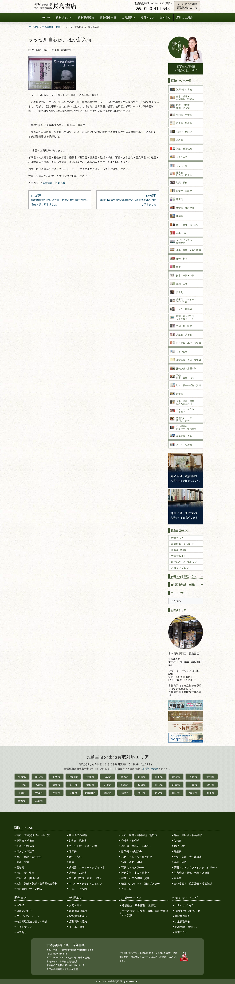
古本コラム (177, 537)
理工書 (73, 851)
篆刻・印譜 (180, 862)
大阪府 (39, 793)
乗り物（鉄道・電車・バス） (85, 878)
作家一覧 (126, 889)
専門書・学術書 (25, 840)
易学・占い (75, 856)
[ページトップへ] (229, 976)
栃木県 (125, 777)
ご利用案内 (129, 17)
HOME (46, 17)
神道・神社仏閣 (25, 846)
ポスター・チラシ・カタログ (85, 883)
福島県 (56, 785)
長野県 (193, 777)
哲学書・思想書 (78, 840)
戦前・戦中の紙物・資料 (135, 878)
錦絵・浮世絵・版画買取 (188, 835)
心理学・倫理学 (130, 840)
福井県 (39, 785)
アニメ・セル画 (78, 889)
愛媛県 (22, 801)
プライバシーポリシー (29, 916)
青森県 (90, 785)
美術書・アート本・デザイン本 (87, 867)
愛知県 (210, 777)
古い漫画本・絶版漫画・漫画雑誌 (193, 883)
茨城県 (107, 777)
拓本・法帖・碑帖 (131, 862)
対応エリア (148, 17)
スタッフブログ (180, 567)
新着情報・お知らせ (55, 26)
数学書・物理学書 (131, 851)
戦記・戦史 (180, 846)
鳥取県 (107, 793)
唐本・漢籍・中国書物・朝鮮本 (139, 835)
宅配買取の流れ (78, 916)
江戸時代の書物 (78, 835)
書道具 (20, 867)
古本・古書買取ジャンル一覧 (33, 835)
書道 (71, 862)
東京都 (22, 777)
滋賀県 (210, 785)
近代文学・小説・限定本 (135, 872)
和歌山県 (90, 793)
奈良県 (73, 793)
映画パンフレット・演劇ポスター (140, 883)
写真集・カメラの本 (132, 867)
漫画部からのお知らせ (184, 561)
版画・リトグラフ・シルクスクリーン (195, 867)
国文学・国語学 (25, 851)
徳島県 (193, 793)
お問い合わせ (150, 768)
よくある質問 (77, 927)
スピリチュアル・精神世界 (136, 856)
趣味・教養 (22, 862)
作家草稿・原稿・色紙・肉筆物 (192, 872)
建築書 (177, 851)
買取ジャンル (64, 17)
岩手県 (107, 785)
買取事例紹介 (86, 17)
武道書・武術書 (78, 872)
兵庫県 (56, 793)
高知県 (39, 801)
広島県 (159, 793)
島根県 (125, 793)
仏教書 (177, 840)
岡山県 (142, 793)
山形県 (159, 785)
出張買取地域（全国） (183, 584)
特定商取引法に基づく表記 (31, 921)
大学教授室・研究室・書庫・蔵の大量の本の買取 (145, 913)
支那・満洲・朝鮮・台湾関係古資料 (36, 883)
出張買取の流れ (78, 911)
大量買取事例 (178, 555)
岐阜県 (176, 785)
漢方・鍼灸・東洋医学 (29, 856)
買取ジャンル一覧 (181, 80)
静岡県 (90, 777)
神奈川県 (73, 777)
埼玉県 (39, 777)
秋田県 (142, 785)
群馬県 (142, 777)
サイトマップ (24, 927)
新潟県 (176, 777)
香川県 (210, 793)
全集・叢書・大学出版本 (188, 856)
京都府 (22, 793)
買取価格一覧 (108, 17)
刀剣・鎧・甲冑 (25, 872)
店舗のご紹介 (184, 17)
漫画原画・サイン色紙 (29, 889)
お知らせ (165, 17)
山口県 (176, 793)
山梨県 (159, 777)
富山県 (73, 785)
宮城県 (125, 785)
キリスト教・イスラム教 (83, 846)
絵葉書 (177, 878)
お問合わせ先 (178, 610)
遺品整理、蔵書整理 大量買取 (139, 905)
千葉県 (56, 777)
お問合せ (21, 932)
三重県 (193, 785)
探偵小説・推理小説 (27, 878)
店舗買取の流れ (78, 921)
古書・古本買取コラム (183, 576)
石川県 (22, 785)
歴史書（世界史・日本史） (136, 846)
